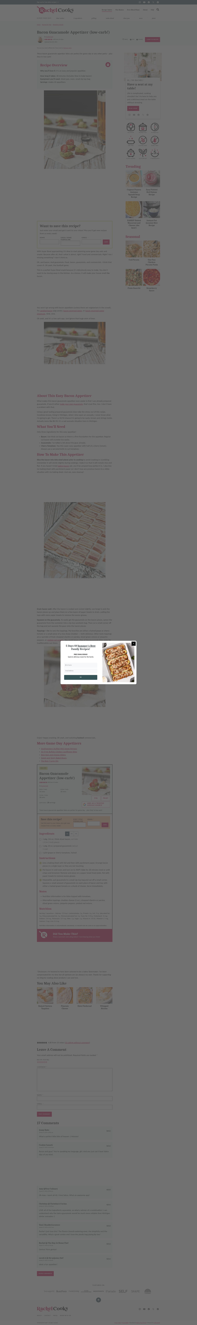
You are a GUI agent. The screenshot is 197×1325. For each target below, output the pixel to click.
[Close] (134, 644)
